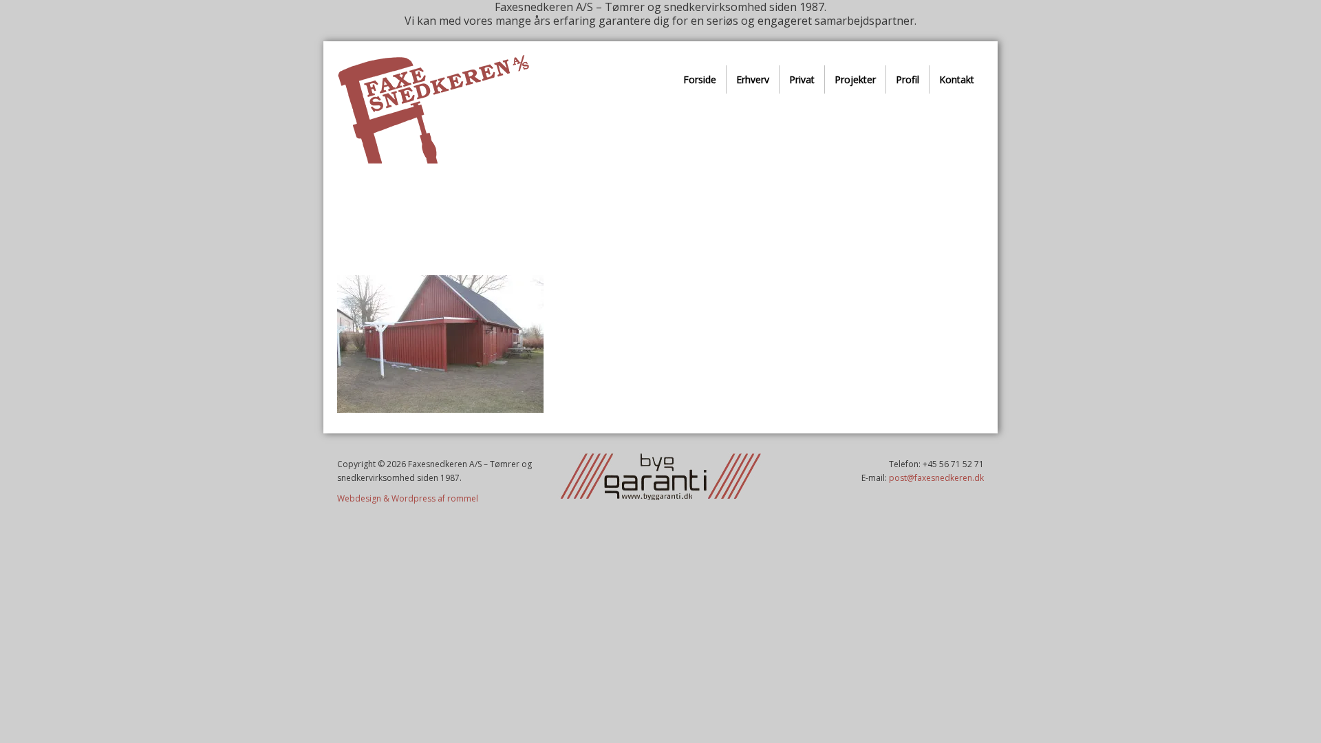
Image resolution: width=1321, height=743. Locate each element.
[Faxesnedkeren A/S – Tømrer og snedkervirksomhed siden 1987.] (433, 109)
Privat (802, 79)
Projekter (855, 79)
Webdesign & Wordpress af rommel (407, 498)
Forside (699, 79)
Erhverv (752, 79)
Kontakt (956, 79)
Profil (907, 79)
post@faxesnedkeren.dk (936, 478)
